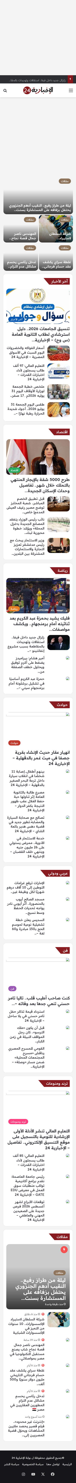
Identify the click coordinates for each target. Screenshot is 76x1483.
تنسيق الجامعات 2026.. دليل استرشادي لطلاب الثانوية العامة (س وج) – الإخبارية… (41, 334)
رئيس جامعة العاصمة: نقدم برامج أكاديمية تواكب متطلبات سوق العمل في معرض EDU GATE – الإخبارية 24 (27, 1186)
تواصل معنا (53, 1464)
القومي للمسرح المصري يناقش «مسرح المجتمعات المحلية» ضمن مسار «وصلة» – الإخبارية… (26, 1057)
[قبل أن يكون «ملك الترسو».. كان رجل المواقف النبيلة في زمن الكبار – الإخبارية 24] (68, 1028)
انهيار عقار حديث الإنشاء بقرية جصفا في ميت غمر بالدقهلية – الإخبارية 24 (41, 758)
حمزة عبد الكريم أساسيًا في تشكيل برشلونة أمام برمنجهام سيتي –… (26, 683)
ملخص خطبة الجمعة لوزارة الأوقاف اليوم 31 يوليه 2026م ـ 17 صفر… (27, 391)
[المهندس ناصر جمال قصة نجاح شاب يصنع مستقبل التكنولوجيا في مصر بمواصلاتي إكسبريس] (68, 1340)
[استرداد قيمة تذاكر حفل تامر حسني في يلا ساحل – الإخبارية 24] (68, 1011)
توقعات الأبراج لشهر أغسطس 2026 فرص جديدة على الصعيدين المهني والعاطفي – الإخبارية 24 (28, 1211)
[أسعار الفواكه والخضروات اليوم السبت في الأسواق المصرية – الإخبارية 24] (58, 353)
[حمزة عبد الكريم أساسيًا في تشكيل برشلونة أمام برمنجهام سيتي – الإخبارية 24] (68, 679)
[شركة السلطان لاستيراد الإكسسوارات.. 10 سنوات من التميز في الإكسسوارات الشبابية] (56, 228)
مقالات (65, 181)
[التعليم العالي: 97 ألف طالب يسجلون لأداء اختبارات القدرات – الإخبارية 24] (58, 370)
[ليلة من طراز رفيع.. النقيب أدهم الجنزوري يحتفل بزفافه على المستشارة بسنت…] (38, 195)
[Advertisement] (38, 37)
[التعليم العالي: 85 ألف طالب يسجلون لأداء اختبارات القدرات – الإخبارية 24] (68, 1155)
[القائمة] (71, 91)
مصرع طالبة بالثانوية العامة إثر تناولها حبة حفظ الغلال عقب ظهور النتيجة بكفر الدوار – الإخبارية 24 (27, 801)
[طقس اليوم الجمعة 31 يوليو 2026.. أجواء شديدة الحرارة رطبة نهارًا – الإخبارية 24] (58, 409)
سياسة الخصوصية (33, 1464)
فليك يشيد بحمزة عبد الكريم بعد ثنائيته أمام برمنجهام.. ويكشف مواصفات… (40, 624)
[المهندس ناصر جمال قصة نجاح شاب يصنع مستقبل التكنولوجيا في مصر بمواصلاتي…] (20, 228)
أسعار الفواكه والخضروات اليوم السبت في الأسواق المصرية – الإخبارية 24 (25, 352)
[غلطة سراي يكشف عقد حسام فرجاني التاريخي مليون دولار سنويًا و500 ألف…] (56, 257)
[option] (38, 223)
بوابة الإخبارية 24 (21, 1457)
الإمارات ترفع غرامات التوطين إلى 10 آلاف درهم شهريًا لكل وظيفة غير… (25, 887)
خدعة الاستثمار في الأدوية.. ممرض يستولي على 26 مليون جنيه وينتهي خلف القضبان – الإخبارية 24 (26, 847)
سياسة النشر (11, 1464)
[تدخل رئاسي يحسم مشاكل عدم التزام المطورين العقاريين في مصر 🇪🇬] (20, 257)
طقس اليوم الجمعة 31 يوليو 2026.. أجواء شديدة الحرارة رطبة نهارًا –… (25, 408)
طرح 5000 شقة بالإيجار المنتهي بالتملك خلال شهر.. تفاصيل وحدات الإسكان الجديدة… (40, 485)
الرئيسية (67, 1464)
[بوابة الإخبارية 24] (38, 90)
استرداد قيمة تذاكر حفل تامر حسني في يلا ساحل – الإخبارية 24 (26, 1015)
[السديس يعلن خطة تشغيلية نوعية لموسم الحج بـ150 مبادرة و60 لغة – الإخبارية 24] (68, 920)
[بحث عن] (5, 91)
